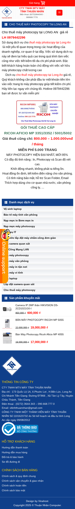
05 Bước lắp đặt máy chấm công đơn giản (30, 237)
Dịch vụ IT (10, 232)
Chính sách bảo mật (13, 490)
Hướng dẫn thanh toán (15, 447)
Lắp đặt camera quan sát (19, 284)
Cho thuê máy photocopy (19, 290)
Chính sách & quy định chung (19, 476)
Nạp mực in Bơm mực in (19, 220)
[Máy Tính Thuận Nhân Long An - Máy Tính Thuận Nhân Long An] (10, 12)
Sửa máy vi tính (13, 272)
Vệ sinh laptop (13, 208)
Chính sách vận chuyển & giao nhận (23, 480)
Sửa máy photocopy (16, 255)
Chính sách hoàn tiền (14, 485)
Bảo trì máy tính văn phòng (21, 214)
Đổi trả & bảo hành (12, 457)
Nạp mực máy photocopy (19, 226)
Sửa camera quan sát (17, 243)
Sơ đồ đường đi (11, 461)
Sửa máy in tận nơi (15, 266)
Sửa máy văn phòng (16, 261)
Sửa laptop (10, 278)
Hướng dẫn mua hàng (14, 452)
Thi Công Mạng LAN (16, 249)
